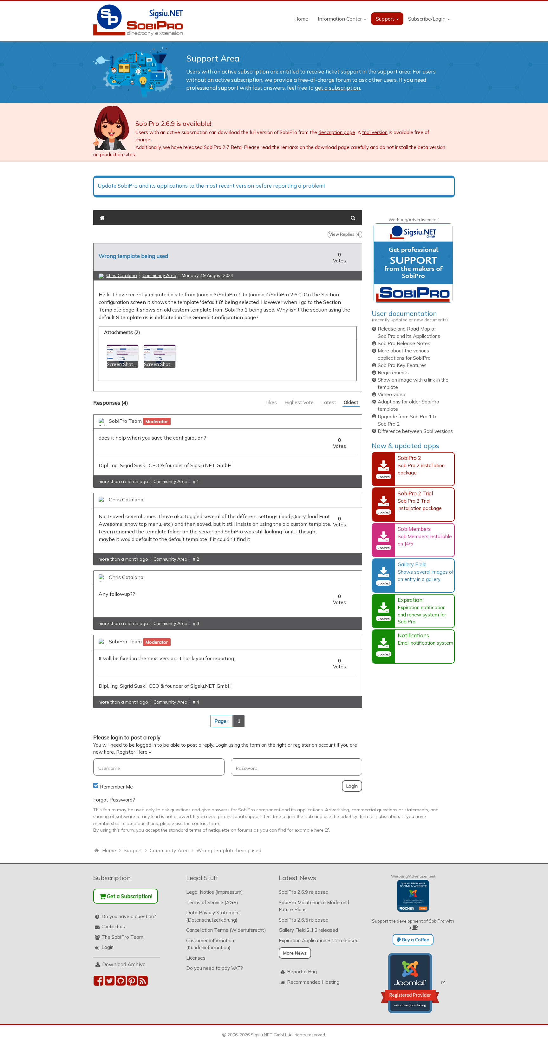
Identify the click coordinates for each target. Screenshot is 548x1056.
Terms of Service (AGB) (212, 902)
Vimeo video (391, 394)
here (318, 830)
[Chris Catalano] (101, 276)
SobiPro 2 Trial (415, 493)
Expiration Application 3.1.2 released (319, 940)
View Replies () (345, 234)
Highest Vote (299, 402)
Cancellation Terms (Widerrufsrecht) (226, 930)
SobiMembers (414, 528)
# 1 (196, 481)
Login (107, 947)
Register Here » (133, 752)
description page (336, 132)
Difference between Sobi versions (415, 431)
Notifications (413, 635)
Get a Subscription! (129, 896)
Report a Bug (302, 972)
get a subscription (337, 87)
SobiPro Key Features (402, 365)
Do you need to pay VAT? (214, 968)
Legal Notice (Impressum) (214, 892)
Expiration (410, 599)
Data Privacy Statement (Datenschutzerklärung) (213, 916)
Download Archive (124, 964)
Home (301, 19)
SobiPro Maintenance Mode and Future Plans (314, 906)
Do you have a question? (128, 916)
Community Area (159, 275)
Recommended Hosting (313, 982)
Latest (328, 402)
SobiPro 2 (409, 457)
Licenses (196, 958)
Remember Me (116, 787)
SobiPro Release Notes (404, 343)
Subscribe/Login (427, 19)
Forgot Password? (114, 799)
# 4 (196, 702)
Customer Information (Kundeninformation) (210, 944)
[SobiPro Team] (102, 422)
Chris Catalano (121, 275)
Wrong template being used (133, 256)
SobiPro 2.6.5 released (304, 920)
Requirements (393, 373)
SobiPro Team (125, 421)
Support (385, 19)
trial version (375, 132)
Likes (271, 402)
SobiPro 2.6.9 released (304, 892)
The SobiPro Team (122, 937)
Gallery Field (412, 564)
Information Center (340, 19)
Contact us (113, 927)
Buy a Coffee (415, 940)
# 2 (196, 559)
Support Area (212, 58)
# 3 (196, 623)
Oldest (351, 402)
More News (295, 953)
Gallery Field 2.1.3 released (308, 930)
